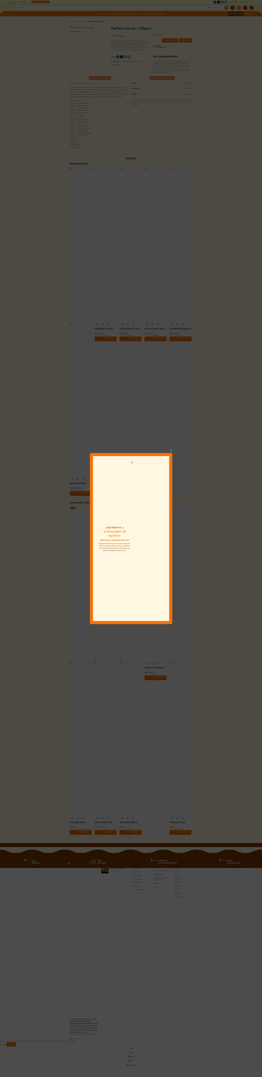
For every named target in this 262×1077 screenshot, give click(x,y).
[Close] (171, 450)
